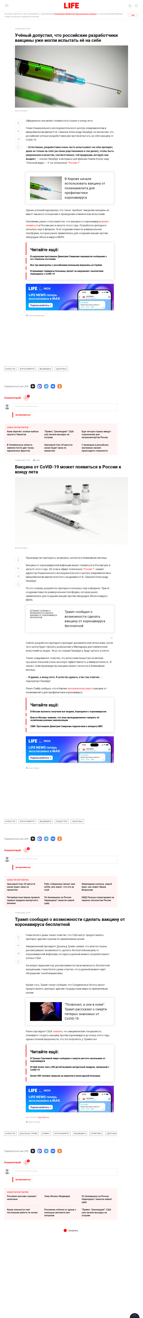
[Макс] (39, 386)
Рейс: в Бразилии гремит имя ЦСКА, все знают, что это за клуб (59, 886)
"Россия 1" (89, 569)
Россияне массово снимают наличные (21, 1239)
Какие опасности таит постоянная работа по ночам (22, 1253)
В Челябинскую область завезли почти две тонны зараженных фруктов (20, 447)
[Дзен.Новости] (33, 386)
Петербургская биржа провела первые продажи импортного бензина (23, 900)
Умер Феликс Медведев (57, 1238)
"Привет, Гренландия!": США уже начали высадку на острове (59, 434)
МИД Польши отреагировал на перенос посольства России (98, 899)
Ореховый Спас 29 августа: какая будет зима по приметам (58, 447)
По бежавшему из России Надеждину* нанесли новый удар (59, 900)
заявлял (57, 1031)
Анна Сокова (33, 768)
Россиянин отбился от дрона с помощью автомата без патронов (60, 1254)
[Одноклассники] (59, 386)
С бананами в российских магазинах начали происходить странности (95, 447)
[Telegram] (46, 386)
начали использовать (80, 688)
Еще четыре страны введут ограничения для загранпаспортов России (96, 434)
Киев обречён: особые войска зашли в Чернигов (23, 433)
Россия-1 (74, 162)
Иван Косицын (34, 1122)
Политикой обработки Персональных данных (75, 13)
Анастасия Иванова (36, 315)
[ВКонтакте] (53, 386)
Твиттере (32, 1316)
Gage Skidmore (43, 1117)
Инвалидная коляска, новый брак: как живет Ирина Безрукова (97, 886)
